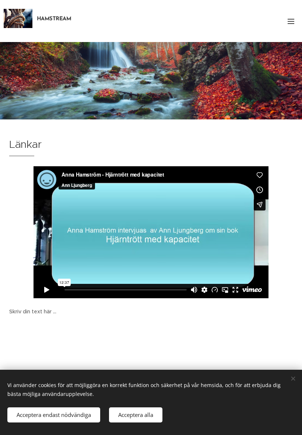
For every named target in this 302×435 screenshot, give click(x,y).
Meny (291, 21)
